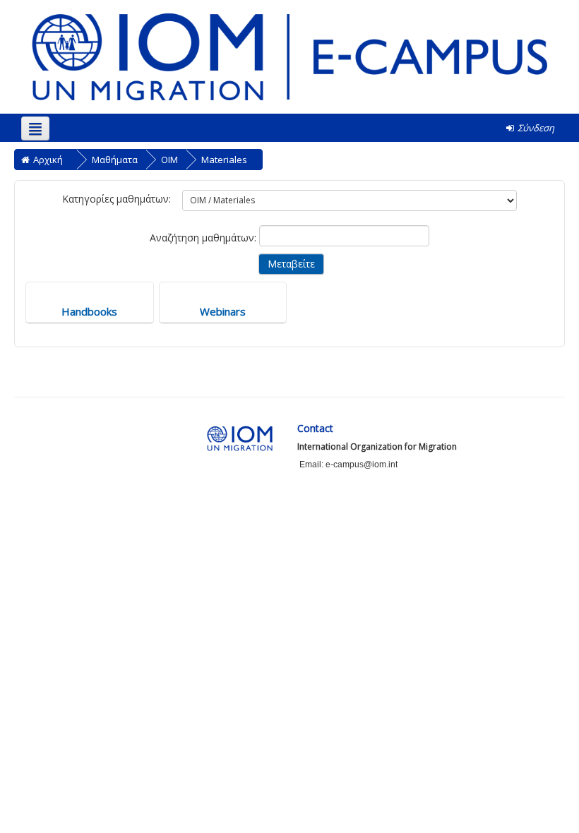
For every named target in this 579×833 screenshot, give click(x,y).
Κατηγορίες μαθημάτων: (116, 198)
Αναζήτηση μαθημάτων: (204, 237)
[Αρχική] (289, 55)
